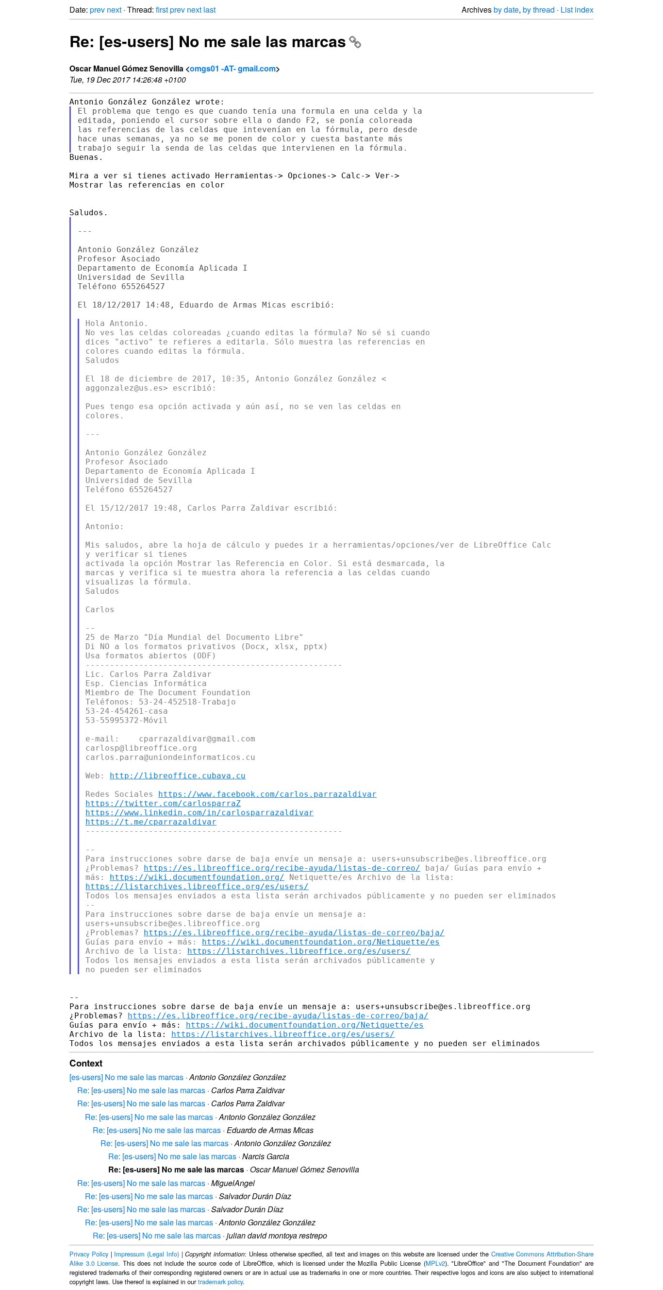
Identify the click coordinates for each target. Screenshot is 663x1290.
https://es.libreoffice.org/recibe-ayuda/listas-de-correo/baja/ (294, 932)
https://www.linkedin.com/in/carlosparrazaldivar (199, 812)
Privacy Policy (88, 1253)
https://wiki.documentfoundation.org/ (197, 877)
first (162, 9)
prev (97, 9)
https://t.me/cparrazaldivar (150, 821)
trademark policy (220, 1281)
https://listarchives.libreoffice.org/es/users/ (197, 886)
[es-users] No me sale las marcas (126, 1077)
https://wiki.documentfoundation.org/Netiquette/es (321, 941)
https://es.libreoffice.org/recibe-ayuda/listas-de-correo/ (282, 868)
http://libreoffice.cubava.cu (178, 775)
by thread (539, 9)
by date (506, 9)
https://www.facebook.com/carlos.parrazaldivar (267, 794)
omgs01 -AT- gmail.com (233, 68)
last (209, 9)
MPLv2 (435, 1263)
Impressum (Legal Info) (146, 1253)
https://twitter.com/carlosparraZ (163, 803)
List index (577, 9)
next (114, 9)
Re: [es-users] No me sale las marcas (207, 41)
